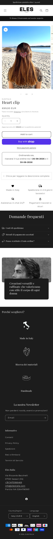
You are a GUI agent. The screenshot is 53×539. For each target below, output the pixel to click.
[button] (5, 10)
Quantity (6, 116)
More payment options (26, 148)
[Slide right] (32, 94)
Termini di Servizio (14, 460)
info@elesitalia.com (15, 486)
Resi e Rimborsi (12, 455)
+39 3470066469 (13, 482)
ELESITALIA (29, 534)
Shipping (17, 112)
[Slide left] (21, 94)
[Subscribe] (45, 418)
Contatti (9, 437)
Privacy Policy (12, 443)
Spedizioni (10, 449)
